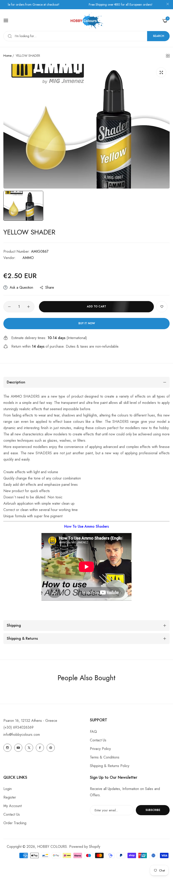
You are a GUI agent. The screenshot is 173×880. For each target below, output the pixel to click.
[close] (168, 4)
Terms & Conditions (104, 757)
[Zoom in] (161, 72)
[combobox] (86, 36)
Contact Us (98, 740)
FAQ (93, 731)
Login (7, 788)
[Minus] (9, 306)
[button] (161, 306)
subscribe (153, 810)
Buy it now (86, 323)
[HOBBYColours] (86, 21)
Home (7, 55)
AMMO (28, 257)
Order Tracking (14, 823)
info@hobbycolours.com (21, 734)
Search (158, 36)
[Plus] (28, 306)
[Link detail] (7, 748)
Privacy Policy (100, 748)
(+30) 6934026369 (18, 727)
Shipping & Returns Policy (109, 765)
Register (9, 797)
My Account (12, 805)
